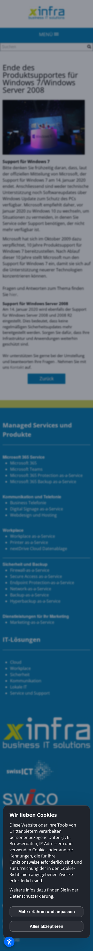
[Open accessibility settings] (9, 942)
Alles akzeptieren (46, 926)
